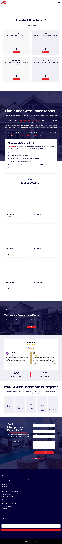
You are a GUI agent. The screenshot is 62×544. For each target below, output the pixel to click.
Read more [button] (8, 363)
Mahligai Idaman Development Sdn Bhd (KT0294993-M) (29, 120)
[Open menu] (59, 2)
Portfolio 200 (10, 214)
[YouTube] (8, 487)
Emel (34, 429)
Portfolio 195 (38, 283)
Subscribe (31, 529)
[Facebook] (2, 487)
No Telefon (35, 434)
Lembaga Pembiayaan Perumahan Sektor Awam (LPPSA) (24, 135)
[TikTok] (6, 487)
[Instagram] (4, 487)
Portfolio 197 (38, 248)
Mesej (34, 440)
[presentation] (17, 201)
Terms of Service (40, 458)
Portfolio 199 (38, 214)
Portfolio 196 (10, 283)
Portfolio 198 (10, 248)
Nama (34, 423)
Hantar (44, 452)
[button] (57, 358)
